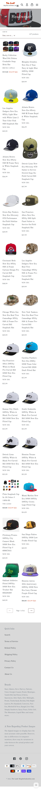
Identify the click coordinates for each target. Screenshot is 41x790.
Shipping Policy (11, 654)
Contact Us (9, 667)
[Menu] (37, 4)
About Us (8, 674)
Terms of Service (11, 641)
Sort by (5, 32)
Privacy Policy (10, 661)
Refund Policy (10, 648)
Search (7, 635)
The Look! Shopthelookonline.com (23, 779)
